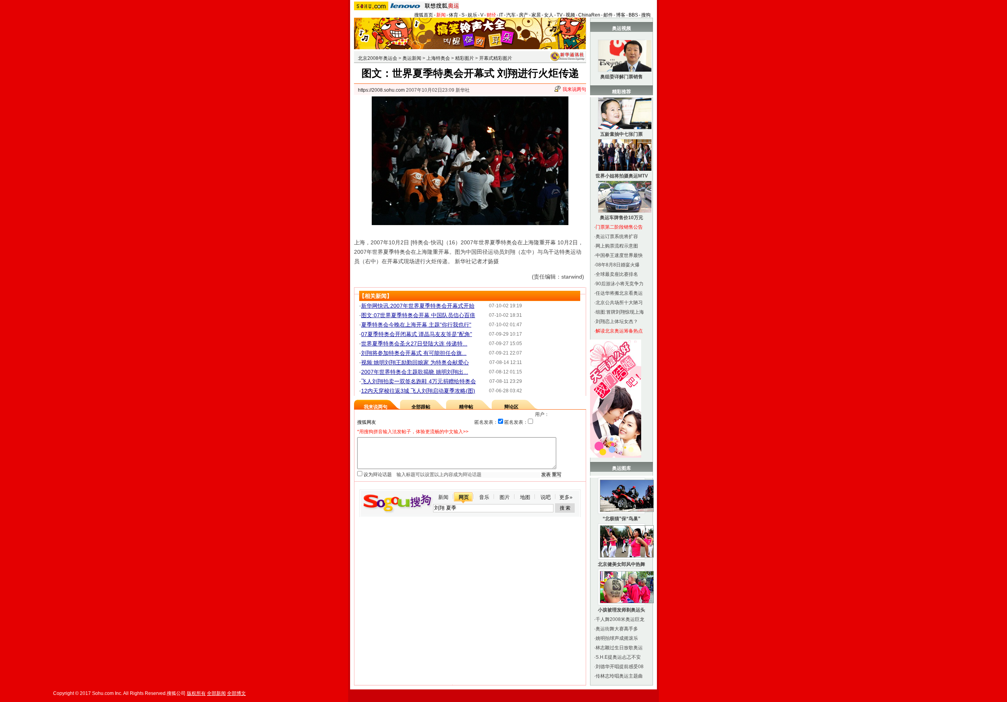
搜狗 (646, 15)
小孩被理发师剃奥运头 (621, 610)
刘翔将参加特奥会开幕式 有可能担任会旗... (414, 353)
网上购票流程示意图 (617, 246)
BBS (633, 15)
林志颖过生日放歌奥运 (619, 647)
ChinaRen (589, 15)
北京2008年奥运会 (377, 58)
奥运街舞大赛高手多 (617, 629)
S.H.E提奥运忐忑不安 (618, 657)
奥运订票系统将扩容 (617, 236)
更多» (565, 497)
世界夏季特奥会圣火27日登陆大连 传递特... (414, 343)
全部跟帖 (420, 407)
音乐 (484, 497)
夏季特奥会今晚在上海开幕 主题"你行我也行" (416, 324)
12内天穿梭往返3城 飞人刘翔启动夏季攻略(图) (418, 391)
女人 (548, 15)
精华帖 (466, 407)
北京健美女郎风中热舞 (621, 564)
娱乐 (472, 15)
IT (501, 15)
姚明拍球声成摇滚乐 (617, 638)
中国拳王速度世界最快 (619, 255)
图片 (505, 497)
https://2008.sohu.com (381, 90)
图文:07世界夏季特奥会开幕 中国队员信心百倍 (418, 315)
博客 (620, 15)
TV (560, 15)
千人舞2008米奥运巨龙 (620, 619)
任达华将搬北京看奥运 (619, 293)
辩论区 (511, 407)
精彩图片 (464, 58)
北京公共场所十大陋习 (619, 302)
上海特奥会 (438, 58)
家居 (536, 15)
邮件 (608, 15)
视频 (570, 15)
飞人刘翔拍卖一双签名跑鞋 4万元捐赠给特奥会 (418, 381)
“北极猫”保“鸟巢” (621, 518)
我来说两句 (574, 89)
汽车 (511, 15)
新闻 (441, 15)
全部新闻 (216, 693)
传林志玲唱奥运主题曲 (619, 676)
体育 (453, 15)
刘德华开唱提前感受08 (620, 666)
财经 (491, 15)
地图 (525, 497)
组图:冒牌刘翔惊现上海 (620, 312)
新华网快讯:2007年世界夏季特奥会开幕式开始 (417, 306)
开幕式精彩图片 (495, 58)
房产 (523, 15)
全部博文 (236, 693)
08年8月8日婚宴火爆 (618, 265)
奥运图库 (621, 468)
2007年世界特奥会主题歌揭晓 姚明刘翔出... (414, 372)
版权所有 (196, 693)
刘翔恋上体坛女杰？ (617, 321)
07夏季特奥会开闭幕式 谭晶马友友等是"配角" (416, 334)
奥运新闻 (411, 58)
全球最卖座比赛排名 (617, 274)
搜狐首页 (423, 15)
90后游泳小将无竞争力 (620, 283)
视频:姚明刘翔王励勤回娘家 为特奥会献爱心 (415, 362)
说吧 (545, 497)
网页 (464, 497)
